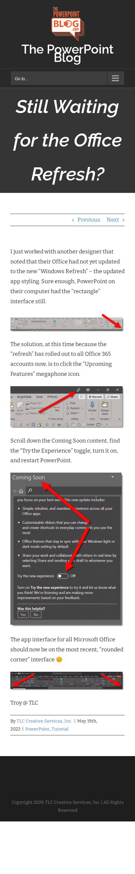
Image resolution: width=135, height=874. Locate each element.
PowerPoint (37, 729)
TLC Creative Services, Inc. (44, 721)
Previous (89, 219)
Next (113, 219)
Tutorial (60, 729)
